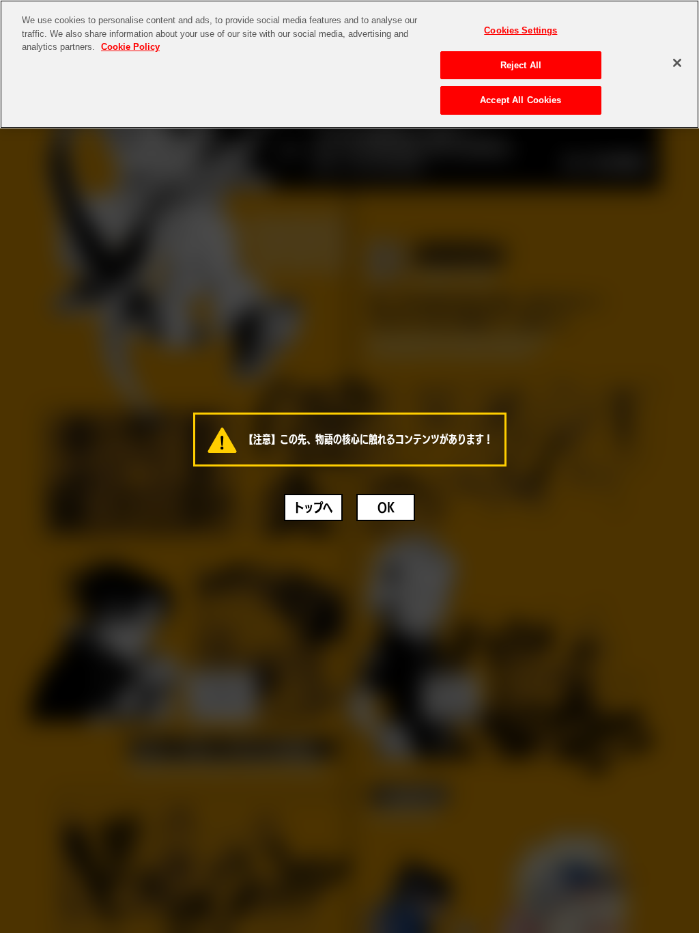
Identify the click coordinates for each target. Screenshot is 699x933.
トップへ (313, 507)
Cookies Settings (520, 30)
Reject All (520, 65)
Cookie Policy (130, 47)
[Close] (677, 63)
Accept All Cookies (520, 100)
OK (386, 507)
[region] (349, 64)
